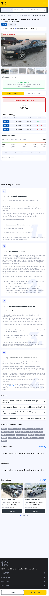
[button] (7, 10)
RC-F (18, 435)
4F (35, 432)
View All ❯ (42, 447)
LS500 (4, 429)
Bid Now (12, 511)
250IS (30, 438)
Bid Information (12, 93)
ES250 (4, 438)
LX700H (11, 438)
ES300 (4, 441)
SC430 (11, 432)
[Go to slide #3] (22, 71)
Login (13, 592)
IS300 (17, 432)
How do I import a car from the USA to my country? (22, 418)
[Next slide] (43, 48)
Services (5, 581)
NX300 (40, 429)
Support (5, 585)
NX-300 (36, 438)
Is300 (4, 435)
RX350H (19, 438)
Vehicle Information (35, 93)
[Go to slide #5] (40, 71)
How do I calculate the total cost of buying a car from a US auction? (21, 412)
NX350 (23, 432)
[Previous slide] (5, 48)
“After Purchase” (14, 386)
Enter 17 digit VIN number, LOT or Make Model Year (26, 9)
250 (43, 435)
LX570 (18, 429)
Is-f (42, 438)
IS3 (25, 438)
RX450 (4, 432)
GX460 (37, 435)
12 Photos (8, 65)
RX (9, 435)
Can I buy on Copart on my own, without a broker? (22, 407)
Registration (35, 592)
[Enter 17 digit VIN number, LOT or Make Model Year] (44, 10)
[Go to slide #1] (5, 71)
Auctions (5, 577)
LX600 (40, 432)
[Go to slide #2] (14, 71)
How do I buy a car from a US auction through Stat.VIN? (20, 401)
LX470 (30, 432)
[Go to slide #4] (31, 71)
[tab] (20, 515)
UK (30, 429)
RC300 (31, 435)
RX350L (11, 429)
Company (5, 573)
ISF (13, 435)
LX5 (34, 429)
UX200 (24, 435)
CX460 (24, 429)
